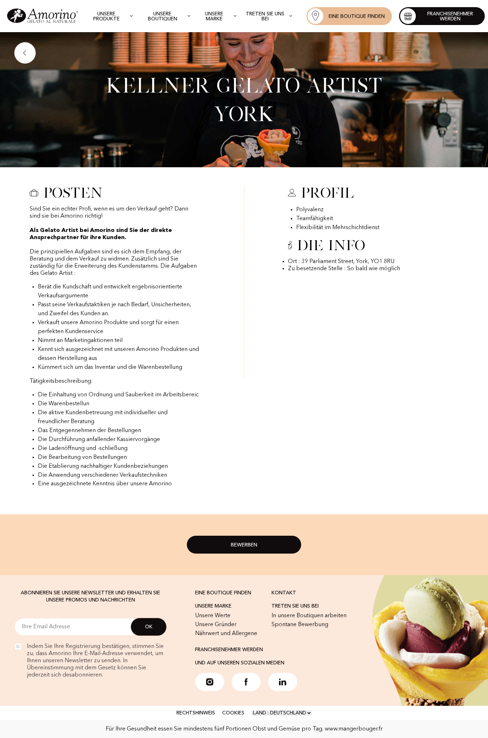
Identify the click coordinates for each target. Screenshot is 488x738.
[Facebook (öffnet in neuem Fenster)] (246, 682)
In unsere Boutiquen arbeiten (309, 616)
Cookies (233, 712)
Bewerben (244, 545)
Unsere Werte (212, 616)
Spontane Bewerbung (300, 625)
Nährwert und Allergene (226, 634)
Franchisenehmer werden (229, 649)
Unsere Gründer (215, 625)
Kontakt (284, 592)
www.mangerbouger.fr (354, 729)
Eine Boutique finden (223, 592)
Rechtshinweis (195, 712)
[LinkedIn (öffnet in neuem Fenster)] (282, 682)
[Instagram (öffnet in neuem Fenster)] (209, 682)
